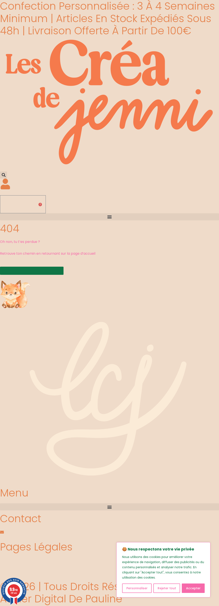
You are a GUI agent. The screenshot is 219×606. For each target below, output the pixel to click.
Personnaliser (137, 588)
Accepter (193, 588)
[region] (163, 569)
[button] (3, 175)
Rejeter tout (167, 588)
